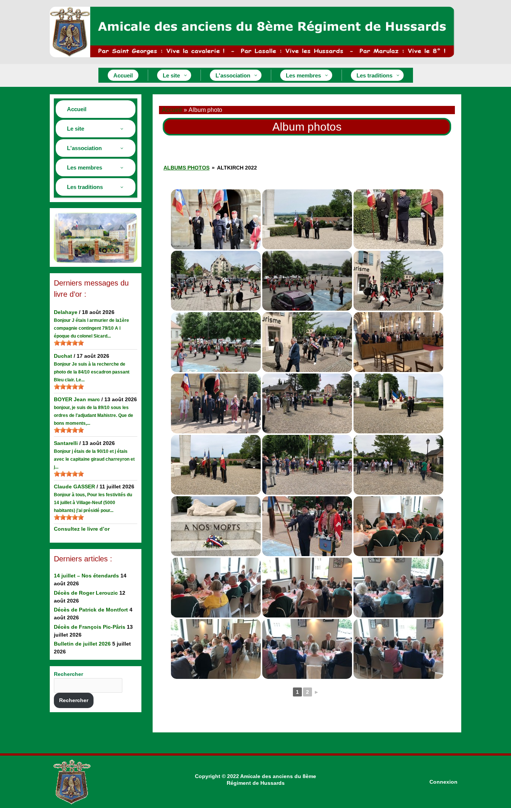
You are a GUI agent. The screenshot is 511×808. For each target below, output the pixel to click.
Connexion (443, 782)
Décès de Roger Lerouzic (86, 593)
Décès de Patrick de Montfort (91, 610)
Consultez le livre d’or (82, 529)
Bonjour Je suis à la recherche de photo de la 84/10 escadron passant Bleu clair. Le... (91, 372)
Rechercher (68, 674)
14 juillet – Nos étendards (86, 576)
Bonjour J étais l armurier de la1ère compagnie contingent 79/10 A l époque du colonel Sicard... (91, 328)
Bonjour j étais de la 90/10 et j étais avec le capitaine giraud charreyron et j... (94, 459)
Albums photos (186, 168)
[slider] (69, 343)
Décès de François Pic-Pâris (89, 627)
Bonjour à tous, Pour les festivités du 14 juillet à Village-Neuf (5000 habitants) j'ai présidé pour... (93, 502)
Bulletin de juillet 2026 (82, 644)
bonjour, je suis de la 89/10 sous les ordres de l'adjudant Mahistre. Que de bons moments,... (93, 415)
